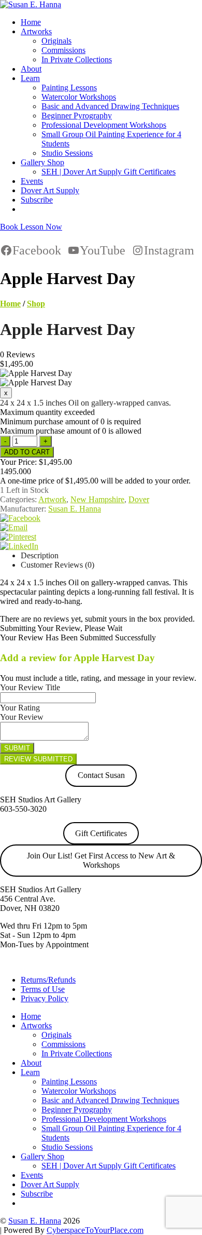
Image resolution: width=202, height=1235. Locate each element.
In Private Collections (76, 59)
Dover (138, 499)
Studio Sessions (67, 153)
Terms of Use (43, 989)
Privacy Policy (44, 998)
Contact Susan (101, 775)
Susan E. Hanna (74, 508)
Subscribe (37, 199)
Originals (56, 40)
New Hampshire (97, 499)
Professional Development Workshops (103, 124)
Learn (30, 78)
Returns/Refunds (48, 979)
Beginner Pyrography (76, 115)
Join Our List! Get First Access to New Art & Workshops (101, 860)
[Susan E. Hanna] (30, 4)
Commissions (63, 50)
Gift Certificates (101, 833)
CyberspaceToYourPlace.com (95, 1230)
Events (32, 181)
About (31, 68)
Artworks (36, 31)
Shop (36, 303)
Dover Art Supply (50, 190)
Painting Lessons (69, 87)
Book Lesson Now (31, 226)
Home (31, 22)
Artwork (52, 499)
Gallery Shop (42, 162)
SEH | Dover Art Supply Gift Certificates (108, 171)
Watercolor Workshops (78, 96)
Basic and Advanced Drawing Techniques (110, 106)
